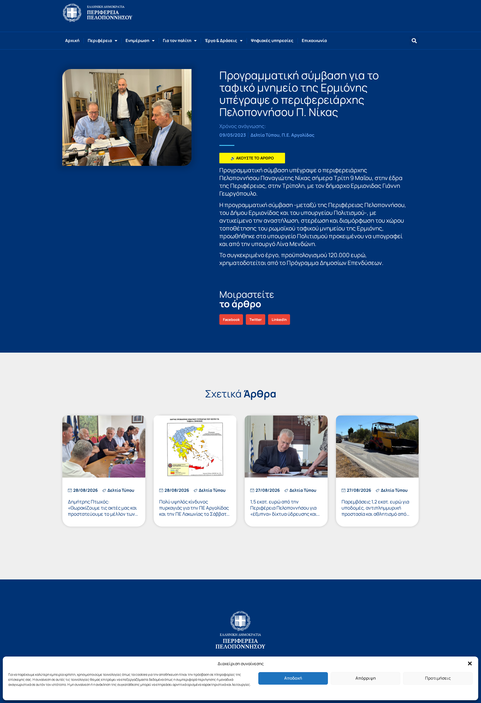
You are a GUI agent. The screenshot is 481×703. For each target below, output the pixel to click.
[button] (470, 663)
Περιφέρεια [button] (100, 40)
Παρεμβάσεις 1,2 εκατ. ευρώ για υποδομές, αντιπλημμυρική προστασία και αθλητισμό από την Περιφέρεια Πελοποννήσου (375, 510)
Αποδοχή (293, 678)
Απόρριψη (365, 678)
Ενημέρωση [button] (137, 40)
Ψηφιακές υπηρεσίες (272, 40)
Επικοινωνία (314, 40)
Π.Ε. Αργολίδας (298, 135)
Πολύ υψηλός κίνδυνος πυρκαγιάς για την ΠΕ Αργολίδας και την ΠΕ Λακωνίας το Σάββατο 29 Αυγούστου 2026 (194, 510)
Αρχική (72, 40)
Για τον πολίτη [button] (177, 40)
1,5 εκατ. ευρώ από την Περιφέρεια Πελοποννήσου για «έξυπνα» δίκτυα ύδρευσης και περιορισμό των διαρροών (283, 510)
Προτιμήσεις (438, 678)
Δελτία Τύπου (265, 135)
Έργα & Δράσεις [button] (221, 40)
